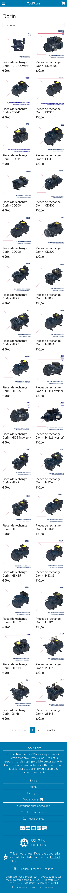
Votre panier (31, 799)
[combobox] (33, 25)
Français (36, 869)
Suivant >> (50, 730)
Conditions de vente (33, 812)
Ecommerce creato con (33, 886)
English (24, 869)
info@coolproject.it (47, 882)
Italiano (49, 869)
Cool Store (33, 3)
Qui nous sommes (33, 818)
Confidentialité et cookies (33, 806)
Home (33, 786)
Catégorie (33, 793)
